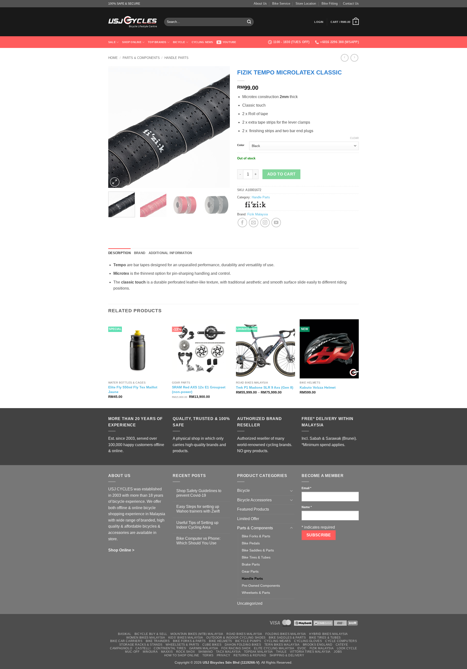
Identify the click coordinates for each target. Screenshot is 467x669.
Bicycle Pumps (248, 641)
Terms (207, 655)
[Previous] (116, 127)
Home (113, 58)
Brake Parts (251, 564)
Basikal (124, 634)
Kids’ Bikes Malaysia (185, 637)
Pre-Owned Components (261, 585)
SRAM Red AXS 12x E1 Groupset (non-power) (198, 389)
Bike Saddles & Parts (258, 550)
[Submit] (249, 22)
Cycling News (202, 42)
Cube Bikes (211, 644)
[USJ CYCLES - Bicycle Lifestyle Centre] (132, 22)
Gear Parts (250, 571)
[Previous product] (354, 58)
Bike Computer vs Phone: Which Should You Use (198, 540)
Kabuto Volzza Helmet (318, 387)
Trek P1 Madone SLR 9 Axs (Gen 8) (264, 387)
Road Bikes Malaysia (244, 634)
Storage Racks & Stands (140, 644)
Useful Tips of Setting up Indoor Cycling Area (197, 525)
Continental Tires (170, 648)
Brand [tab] (139, 253)
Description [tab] (119, 253)
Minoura (150, 651)
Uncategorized (249, 603)
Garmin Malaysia (203, 648)
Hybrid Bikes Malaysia (328, 634)
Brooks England (317, 644)
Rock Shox (185, 651)
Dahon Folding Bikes (243, 644)
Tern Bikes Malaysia (282, 644)
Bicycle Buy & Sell (151, 634)
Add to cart (281, 174)
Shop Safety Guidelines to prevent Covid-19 (198, 493)
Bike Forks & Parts (256, 536)
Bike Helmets (220, 641)
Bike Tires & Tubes (256, 557)
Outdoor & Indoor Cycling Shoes (235, 637)
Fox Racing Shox (236, 648)
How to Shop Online (181, 655)
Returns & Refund (250, 655)
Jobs (338, 651)
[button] (318, 22)
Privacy (223, 655)
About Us (260, 3)
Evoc (301, 648)
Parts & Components (141, 58)
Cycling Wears (277, 641)
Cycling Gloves (308, 641)
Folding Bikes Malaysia (285, 634)
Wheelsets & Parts (256, 593)
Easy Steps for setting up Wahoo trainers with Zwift (198, 508)
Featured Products (253, 509)
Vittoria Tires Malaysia (310, 651)
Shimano (205, 651)
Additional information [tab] (170, 253)
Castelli (143, 648)
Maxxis (167, 651)
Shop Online (131, 42)
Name (307, 507)
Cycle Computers (341, 641)
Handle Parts (176, 58)
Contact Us (351, 3)
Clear (354, 138)
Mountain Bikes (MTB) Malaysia (197, 634)
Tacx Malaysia (228, 651)
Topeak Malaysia (258, 651)
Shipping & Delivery (286, 655)
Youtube (229, 42)
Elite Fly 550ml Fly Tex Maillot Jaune (132, 389)
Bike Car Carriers (126, 641)
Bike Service (281, 3)
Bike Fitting (330, 3)
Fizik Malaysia (257, 214)
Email (306, 488)
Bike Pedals (251, 543)
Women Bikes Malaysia (145, 637)
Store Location (306, 3)
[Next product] (344, 58)
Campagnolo (121, 648)
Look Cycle (347, 648)
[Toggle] (291, 491)
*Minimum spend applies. (323, 445)
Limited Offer (248, 519)
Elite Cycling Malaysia (274, 648)
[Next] (221, 127)
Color (240, 145)
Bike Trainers (158, 641)
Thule (281, 651)
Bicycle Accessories (254, 500)
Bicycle (179, 42)
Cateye (342, 644)
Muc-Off (132, 651)
